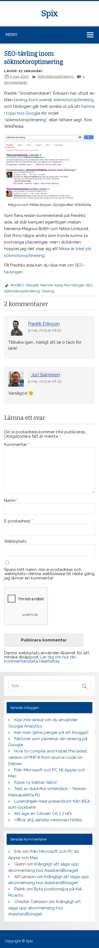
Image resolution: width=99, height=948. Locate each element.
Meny (11, 34)
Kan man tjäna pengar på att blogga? (51, 732)
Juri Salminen (45, 374)
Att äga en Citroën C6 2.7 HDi (43, 813)
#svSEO (17, 285)
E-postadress (18, 521)
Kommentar (16, 445)
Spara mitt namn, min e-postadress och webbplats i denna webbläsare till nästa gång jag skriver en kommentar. (49, 574)
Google (32, 285)
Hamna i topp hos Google (62, 285)
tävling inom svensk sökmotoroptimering (54, 99)
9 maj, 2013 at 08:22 (44, 330)
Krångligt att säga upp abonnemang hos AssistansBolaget (44, 908)
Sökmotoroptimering (55, 76)
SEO (89, 285)
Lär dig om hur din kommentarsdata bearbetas (40, 659)
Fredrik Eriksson (44, 324)
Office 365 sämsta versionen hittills (48, 819)
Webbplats (15, 541)
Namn (11, 501)
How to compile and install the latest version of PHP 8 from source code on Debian (47, 757)
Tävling (48, 291)
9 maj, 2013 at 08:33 (44, 381)
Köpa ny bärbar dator (35, 782)
